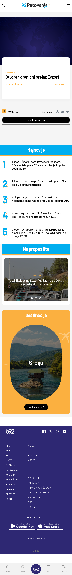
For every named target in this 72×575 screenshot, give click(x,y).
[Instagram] (57, 431)
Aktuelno (10, 72)
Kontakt (33, 507)
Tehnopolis (12, 489)
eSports (10, 484)
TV (29, 450)
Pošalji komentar (36, 119)
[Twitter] (51, 431)
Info (8, 445)
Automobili (12, 494)
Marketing (34, 478)
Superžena (12, 479)
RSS (30, 502)
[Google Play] (22, 526)
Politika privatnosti (39, 492)
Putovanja (12, 470)
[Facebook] (44, 431)
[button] (32, 298)
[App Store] (50, 526)
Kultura (10, 474)
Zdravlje (11, 465)
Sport (9, 450)
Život (9, 460)
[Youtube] (64, 431)
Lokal (9, 499)
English (32, 455)
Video (31, 445)
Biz (7, 455)
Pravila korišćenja (39, 487)
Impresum (33, 482)
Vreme (31, 460)
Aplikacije (34, 497)
